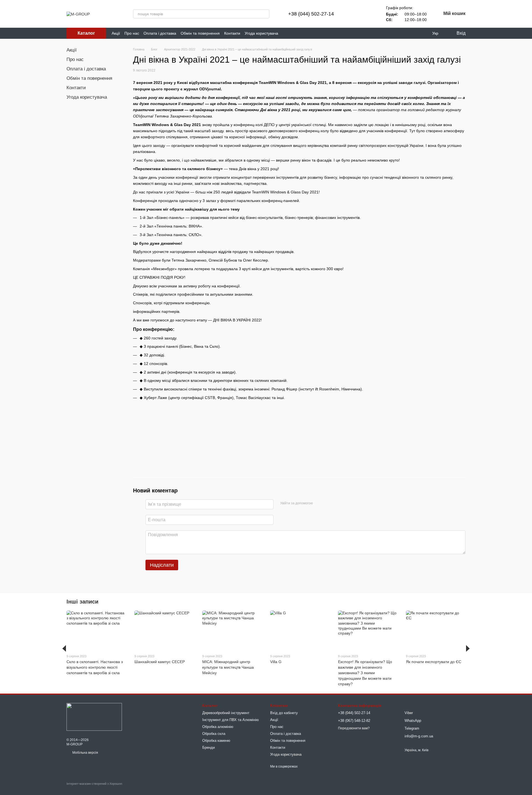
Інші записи (82, 602)
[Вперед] (468, 648)
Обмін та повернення (200, 33)
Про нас (131, 33)
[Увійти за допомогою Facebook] (319, 503)
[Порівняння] (355, 13)
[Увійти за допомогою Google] (327, 503)
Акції (116, 33)
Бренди (208, 747)
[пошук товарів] (264, 13)
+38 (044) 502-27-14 (311, 13)
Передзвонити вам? (354, 728)
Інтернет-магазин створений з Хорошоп (94, 783)
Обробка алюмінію (217, 727)
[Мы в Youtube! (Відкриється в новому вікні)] (292, 33)
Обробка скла (213, 734)
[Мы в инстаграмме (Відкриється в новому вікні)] (299, 33)
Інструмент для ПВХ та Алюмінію (230, 720)
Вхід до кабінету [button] (284, 713)
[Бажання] (369, 13)
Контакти (232, 33)
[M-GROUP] (94, 717)
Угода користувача (261, 33)
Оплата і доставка (160, 33)
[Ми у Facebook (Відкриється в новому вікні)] (286, 33)
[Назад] (64, 648)
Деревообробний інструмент (225, 713)
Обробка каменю (216, 740)
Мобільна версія (84, 753)
